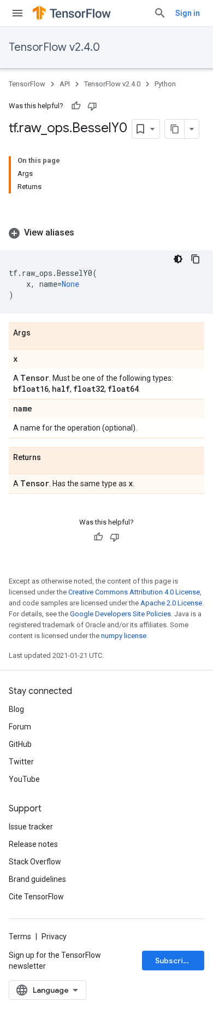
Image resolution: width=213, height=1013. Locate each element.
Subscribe (174, 960)
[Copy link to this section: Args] (41, 333)
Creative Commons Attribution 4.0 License (134, 592)
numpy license (123, 636)
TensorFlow (27, 84)
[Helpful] (76, 106)
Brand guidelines (37, 879)
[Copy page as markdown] (175, 129)
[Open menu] (17, 13)
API (65, 84)
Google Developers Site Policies (120, 614)
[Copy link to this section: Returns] (52, 457)
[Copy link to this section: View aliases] (85, 232)
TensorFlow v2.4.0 (54, 47)
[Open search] (160, 13)
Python (165, 84)
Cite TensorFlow (36, 896)
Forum (20, 726)
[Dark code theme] (178, 259)
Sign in (187, 13)
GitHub (20, 744)
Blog (16, 709)
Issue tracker (31, 826)
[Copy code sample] (195, 259)
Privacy (54, 936)
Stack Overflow (35, 861)
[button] (106, 232)
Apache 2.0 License (171, 603)
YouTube (24, 779)
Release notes (33, 844)
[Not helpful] (92, 106)
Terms (20, 936)
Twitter (21, 761)
